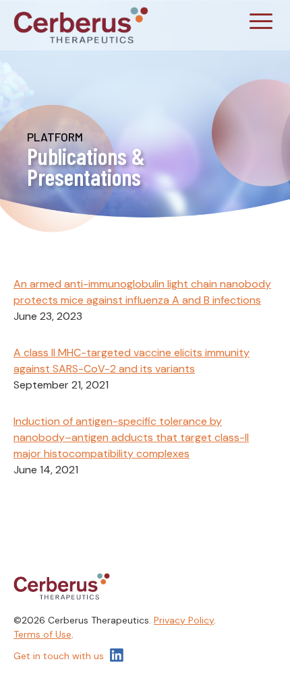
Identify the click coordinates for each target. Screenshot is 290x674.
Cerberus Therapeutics (80, 25)
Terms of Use (42, 634)
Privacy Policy (184, 620)
